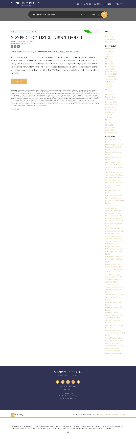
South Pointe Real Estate (23, 43)
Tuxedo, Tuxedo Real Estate (61, 100)
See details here (73, 51)
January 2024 (109, 130)
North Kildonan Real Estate (54, 95)
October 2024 (110, 107)
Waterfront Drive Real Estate (17, 102)
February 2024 (110, 127)
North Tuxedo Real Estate (82, 95)
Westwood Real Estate (35, 103)
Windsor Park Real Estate (75, 103)
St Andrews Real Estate (86, 98)
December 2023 (111, 132)
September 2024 (111, 110)
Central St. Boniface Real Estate (29, 91)
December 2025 (111, 71)
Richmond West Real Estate (86, 97)
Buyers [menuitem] (97, 4)
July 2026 (108, 54)
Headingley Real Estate (19, 95)
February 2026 (110, 66)
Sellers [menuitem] (108, 4)
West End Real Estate (81, 102)
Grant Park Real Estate (113, 211)
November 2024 (111, 104)
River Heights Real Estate (25, 98)
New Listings (109, 37)
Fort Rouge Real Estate (53, 93)
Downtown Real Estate (77, 91)
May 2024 (108, 120)
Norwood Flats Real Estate (114, 231)
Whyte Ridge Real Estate (63, 103)
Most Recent (109, 48)
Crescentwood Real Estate (54, 91)
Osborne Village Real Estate (53, 97)
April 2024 (108, 122)
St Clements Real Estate (19, 100)
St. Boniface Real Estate (31, 100)
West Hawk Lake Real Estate (93, 102)
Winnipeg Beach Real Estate (114, 346)
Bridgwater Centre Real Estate (64, 90)
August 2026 (109, 51)
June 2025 (108, 87)
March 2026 (109, 64)
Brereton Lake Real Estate (37, 90)
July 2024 (108, 115)
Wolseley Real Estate (31, 105)
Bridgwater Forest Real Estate (78, 90)
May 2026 (108, 59)
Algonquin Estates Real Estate (24, 90)
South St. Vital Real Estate (74, 98)
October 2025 (110, 76)
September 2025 (111, 79)
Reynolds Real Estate (74, 97)
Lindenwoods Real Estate (42, 95)
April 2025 (108, 92)
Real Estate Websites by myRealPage (115, 415)
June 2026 (108, 56)
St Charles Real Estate (112, 274)
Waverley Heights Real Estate (31, 102)
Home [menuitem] (79, 4)
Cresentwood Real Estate (66, 91)
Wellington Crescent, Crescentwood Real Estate (65, 102)
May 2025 (108, 89)
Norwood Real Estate (19, 97)
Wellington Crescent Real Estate (46, 102)
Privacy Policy (101, 415)
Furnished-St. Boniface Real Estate (66, 93)
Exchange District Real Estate (30, 93)
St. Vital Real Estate (41, 100)
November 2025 (111, 74)
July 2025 (108, 84)
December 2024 (111, 102)
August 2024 (109, 112)
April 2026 (108, 61)
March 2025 (109, 94)
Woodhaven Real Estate (42, 105)
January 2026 (109, 69)
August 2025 (109, 82)
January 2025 (109, 99)
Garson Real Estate (79, 93)
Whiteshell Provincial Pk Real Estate (48, 103)
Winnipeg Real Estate (86, 103)
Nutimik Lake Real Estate (30, 97)
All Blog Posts (109, 34)
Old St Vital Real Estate (41, 97)
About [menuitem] (118, 4)
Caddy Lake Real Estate (16, 91)
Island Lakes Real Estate (30, 95)
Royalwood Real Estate (52, 98)
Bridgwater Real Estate (91, 90)
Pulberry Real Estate (64, 97)
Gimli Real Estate (88, 93)
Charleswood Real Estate (41, 91)
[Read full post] (55, 33)
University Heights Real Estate (75, 100)
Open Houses (110, 39)
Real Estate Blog (110, 42)
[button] (57, 382)
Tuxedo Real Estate (50, 100)
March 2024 (109, 125)
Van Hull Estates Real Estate (88, 100)
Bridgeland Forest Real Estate (50, 90)
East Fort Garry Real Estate (89, 91)
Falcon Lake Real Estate (42, 93)
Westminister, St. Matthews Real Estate (20, 103)
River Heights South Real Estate (39, 98)
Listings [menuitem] (87, 4)
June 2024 (108, 117)
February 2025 (110, 97)
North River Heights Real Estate (68, 95)
